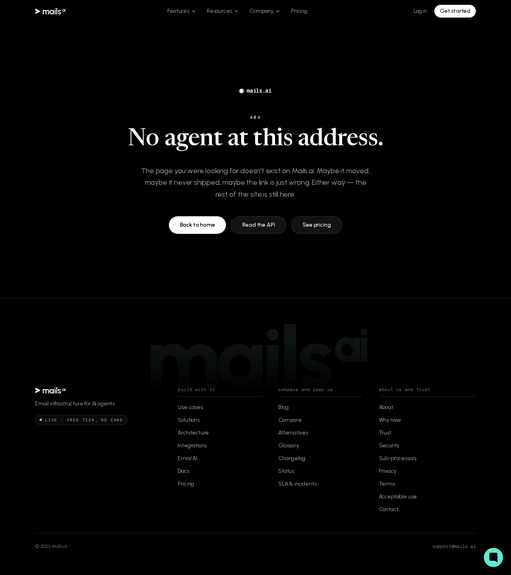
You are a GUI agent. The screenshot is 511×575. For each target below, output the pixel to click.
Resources (219, 11)
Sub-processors (398, 458)
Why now (390, 420)
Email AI (187, 458)
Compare (290, 420)
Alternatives (293, 432)
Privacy (387, 471)
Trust (385, 432)
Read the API (258, 224)
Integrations (192, 445)
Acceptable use (398, 496)
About (386, 407)
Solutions (188, 420)
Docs (183, 471)
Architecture (193, 432)
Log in (420, 11)
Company (261, 11)
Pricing (299, 11)
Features (178, 11)
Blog (283, 407)
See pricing (317, 224)
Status (286, 471)
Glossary (288, 445)
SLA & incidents (297, 483)
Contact (388, 509)
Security (389, 445)
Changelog (291, 458)
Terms (387, 483)
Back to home (197, 224)
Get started (455, 11)
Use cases (190, 407)
